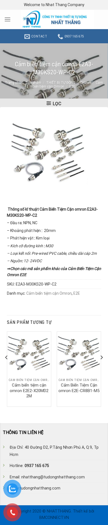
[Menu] (7, 19)
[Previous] (6, 368)
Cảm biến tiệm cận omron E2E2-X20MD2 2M (29, 390)
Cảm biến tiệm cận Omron (49, 293)
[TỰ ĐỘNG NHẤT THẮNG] (57, 19)
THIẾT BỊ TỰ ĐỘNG (60, 83)
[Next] (101, 368)
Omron (85, 83)
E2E (72, 87)
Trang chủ (13, 83)
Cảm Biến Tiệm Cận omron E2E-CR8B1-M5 (78, 388)
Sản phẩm (33, 83)
